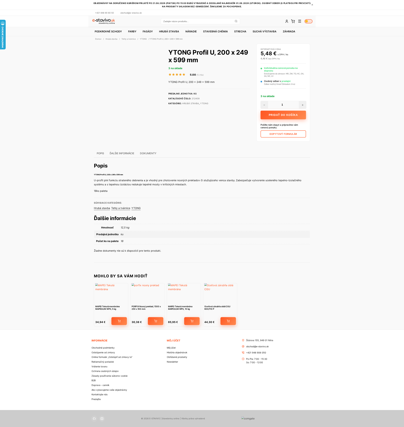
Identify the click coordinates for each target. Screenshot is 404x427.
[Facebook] (94, 418)
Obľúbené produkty (177, 357)
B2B (94, 380)
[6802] (192, 321)
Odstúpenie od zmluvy (103, 352)
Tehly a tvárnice (129, 39)
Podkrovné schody (108, 31)
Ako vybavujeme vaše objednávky (109, 389)
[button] (200, 21)
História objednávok (177, 352)
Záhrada (289, 31)
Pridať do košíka (283, 114)
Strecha (240, 31)
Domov (98, 39)
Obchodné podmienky (103, 347)
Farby (132, 31)
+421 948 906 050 (256, 352)
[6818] (119, 321)
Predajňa (96, 399)
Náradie (191, 31)
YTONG (143, 39)
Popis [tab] (100, 153)
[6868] (155, 321)
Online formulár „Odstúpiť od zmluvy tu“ (112, 357)
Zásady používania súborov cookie (110, 375)
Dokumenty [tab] (148, 153)
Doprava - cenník (100, 385)
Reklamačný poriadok (103, 361)
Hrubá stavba (169, 31)
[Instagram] (102, 418)
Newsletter (172, 361)
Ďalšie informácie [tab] (122, 153)
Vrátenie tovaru (99, 366)
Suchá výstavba (264, 31)
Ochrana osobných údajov (105, 371)
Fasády (148, 31)
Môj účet (171, 347)
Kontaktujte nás (99, 394)
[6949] (228, 321)
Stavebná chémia (215, 31)
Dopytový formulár (283, 134)
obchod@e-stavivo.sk (257, 346)
